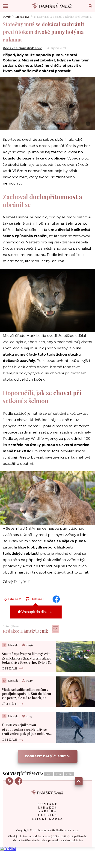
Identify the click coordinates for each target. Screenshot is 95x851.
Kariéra (48, 811)
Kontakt (47, 804)
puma (48, 774)
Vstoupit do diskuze (37, 612)
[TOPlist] (8, 848)
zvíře (69, 774)
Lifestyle (22, 16)
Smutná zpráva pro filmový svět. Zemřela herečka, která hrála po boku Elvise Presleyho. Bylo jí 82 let (26, 660)
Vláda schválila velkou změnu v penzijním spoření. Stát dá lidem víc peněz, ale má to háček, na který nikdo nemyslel (26, 695)
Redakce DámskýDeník (22, 48)
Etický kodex (47, 818)
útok (59, 774)
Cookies (47, 815)
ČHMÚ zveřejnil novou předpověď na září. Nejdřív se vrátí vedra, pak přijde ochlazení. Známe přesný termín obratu (27, 731)
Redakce (47, 807)
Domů (7, 16)
